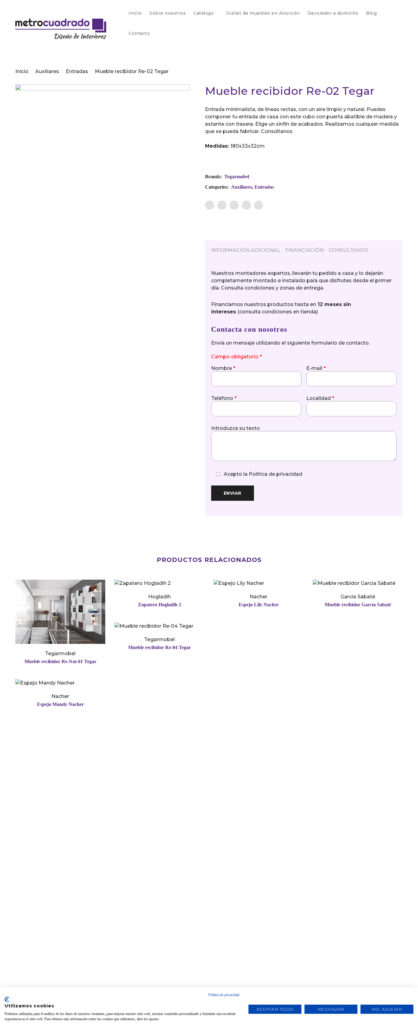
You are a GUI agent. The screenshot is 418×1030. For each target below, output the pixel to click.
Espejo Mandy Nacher (60, 704)
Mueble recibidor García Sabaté (358, 604)
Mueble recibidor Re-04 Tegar (159, 647)
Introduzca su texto (235, 428)
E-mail (316, 368)
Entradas (77, 71)
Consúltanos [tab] (348, 250)
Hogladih (159, 597)
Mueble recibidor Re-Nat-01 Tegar (60, 661)
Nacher (258, 597)
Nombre (223, 368)
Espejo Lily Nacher (259, 604)
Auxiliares (47, 71)
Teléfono (224, 398)
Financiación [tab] (304, 250)
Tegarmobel (236, 176)
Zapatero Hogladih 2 (159, 604)
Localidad (320, 398)
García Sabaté (358, 597)
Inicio (21, 71)
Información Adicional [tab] (245, 250)
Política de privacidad (275, 474)
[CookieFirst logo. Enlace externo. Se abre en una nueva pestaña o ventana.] (7, 999)
